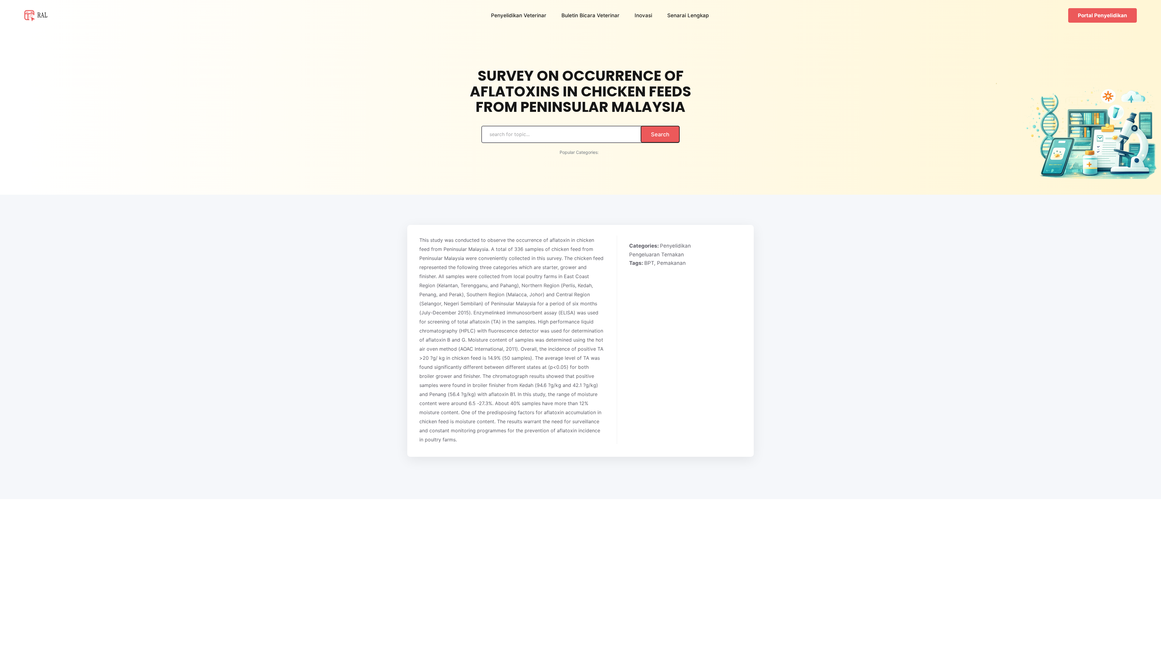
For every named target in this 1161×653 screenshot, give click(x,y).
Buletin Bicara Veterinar (590, 15)
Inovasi (643, 15)
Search (660, 134)
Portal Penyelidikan (1102, 15)
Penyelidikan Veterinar (518, 15)
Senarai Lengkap (688, 15)
